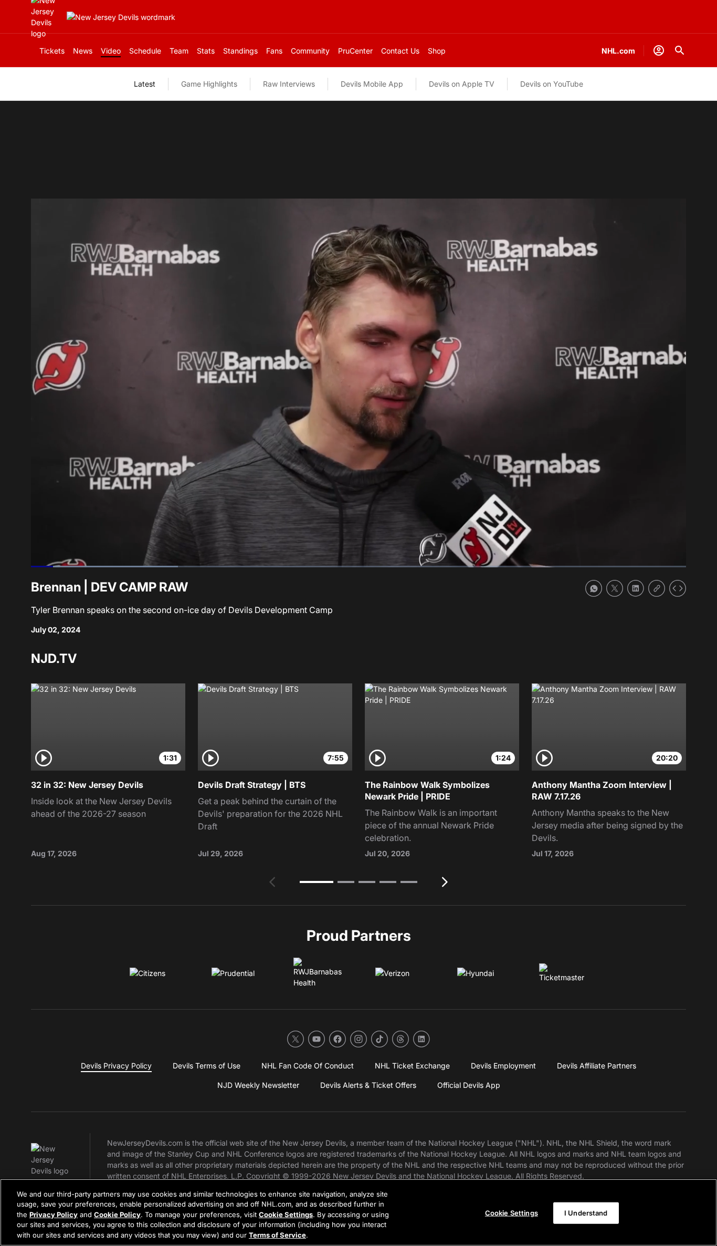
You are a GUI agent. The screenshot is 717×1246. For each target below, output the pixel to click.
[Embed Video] (677, 588)
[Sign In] (658, 50)
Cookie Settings (286, 1214)
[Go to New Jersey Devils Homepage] (121, 17)
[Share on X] (614, 588)
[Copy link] (656, 588)
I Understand (586, 1213)
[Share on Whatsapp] (593, 588)
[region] (358, 1212)
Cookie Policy (117, 1214)
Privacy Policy (53, 1214)
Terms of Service (277, 1235)
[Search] (679, 50)
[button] (316, 882)
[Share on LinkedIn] (635, 588)
